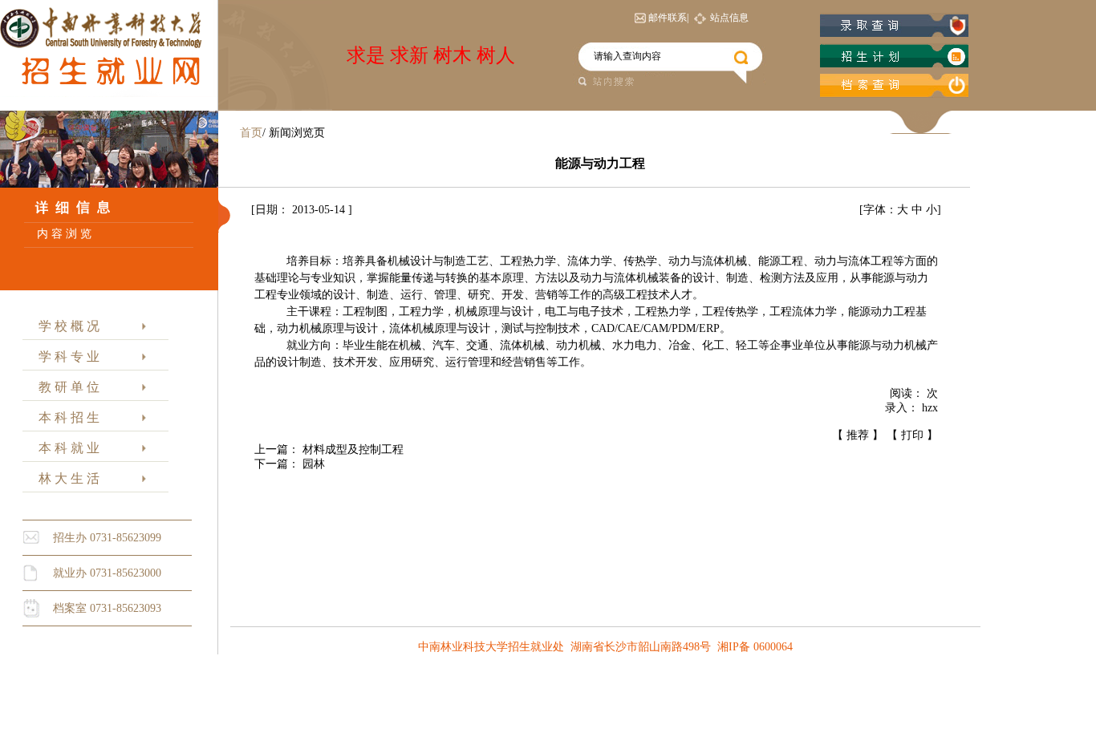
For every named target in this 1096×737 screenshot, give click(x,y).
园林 (313, 464)
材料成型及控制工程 (353, 449)
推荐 (857, 435)
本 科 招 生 (65, 417)
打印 (912, 435)
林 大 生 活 (65, 478)
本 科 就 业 (65, 448)
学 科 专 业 (65, 356)
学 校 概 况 (65, 326)
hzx (930, 408)
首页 (251, 133)
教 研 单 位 (65, 387)
